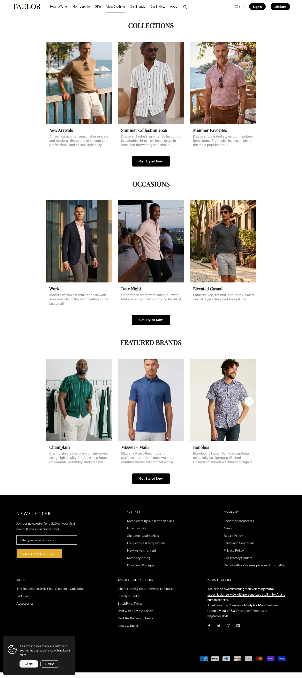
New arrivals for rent (141, 550)
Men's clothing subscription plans (150, 521)
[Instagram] (228, 625)
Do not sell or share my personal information (255, 565)
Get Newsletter (39, 553)
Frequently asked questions (146, 543)
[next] (249, 84)
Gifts (98, 6)
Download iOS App (140, 565)
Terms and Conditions (239, 543)
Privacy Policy (234, 550)
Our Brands (137, 6)
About (174, 6)
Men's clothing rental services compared (146, 588)
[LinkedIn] (238, 625)
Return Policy (233, 535)
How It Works (59, 6)
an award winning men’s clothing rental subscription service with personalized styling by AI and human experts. (246, 594)
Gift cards (23, 596)
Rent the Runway (228, 605)
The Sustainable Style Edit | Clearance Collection (50, 588)
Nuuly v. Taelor (128, 625)
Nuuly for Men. (254, 605)
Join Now (280, 6)
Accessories (24, 603)
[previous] (53, 84)
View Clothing (115, 6)
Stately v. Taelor (129, 596)
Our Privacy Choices (238, 558)
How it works (136, 528)
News (228, 528)
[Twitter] (218, 625)
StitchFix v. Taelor (130, 603)
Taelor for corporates (239, 521)
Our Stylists (157, 6)
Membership (81, 6)
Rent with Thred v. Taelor (135, 611)
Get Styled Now (151, 161)
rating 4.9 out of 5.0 (221, 610)
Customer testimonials (143, 535)
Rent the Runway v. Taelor (135, 618)
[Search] (185, 6)
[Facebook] (209, 625)
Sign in (257, 6)
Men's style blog (138, 558)
